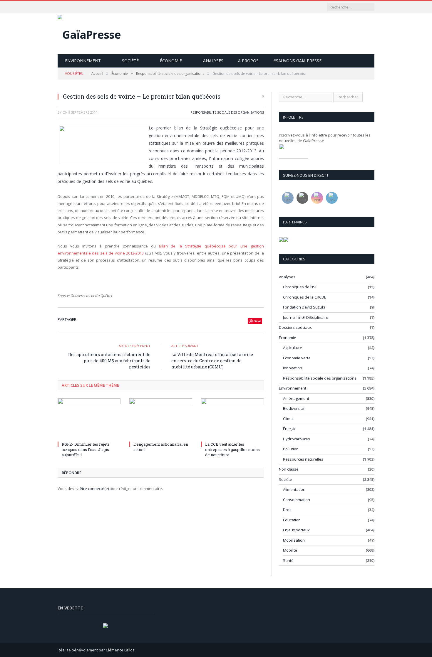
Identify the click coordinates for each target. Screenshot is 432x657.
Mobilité (290, 550)
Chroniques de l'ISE (300, 286)
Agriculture (292, 347)
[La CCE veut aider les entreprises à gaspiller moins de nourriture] (232, 418)
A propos (248, 60)
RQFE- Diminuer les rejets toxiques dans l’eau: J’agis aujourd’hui (86, 449)
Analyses (213, 60)
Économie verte (297, 357)
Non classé (289, 469)
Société (130, 60)
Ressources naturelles (303, 459)
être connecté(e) (94, 488)
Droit (287, 509)
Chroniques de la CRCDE (304, 297)
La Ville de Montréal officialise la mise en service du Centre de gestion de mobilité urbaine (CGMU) (212, 361)
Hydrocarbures (296, 439)
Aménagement (296, 398)
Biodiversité (293, 408)
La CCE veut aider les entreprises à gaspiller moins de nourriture (232, 449)
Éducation (292, 520)
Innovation (292, 367)
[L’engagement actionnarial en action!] (160, 418)
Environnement (83, 60)
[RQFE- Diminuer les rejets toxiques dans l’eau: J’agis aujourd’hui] (89, 418)
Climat (288, 418)
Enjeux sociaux (296, 530)
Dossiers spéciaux (295, 327)
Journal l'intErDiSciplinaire (305, 317)
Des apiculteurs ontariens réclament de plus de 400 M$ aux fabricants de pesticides (109, 361)
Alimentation (294, 489)
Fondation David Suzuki (304, 307)
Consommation (296, 499)
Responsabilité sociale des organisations (227, 112)
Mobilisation (294, 540)
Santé (288, 560)
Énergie (290, 428)
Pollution (291, 449)
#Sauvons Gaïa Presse (297, 60)
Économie (171, 60)
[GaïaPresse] (89, 33)
